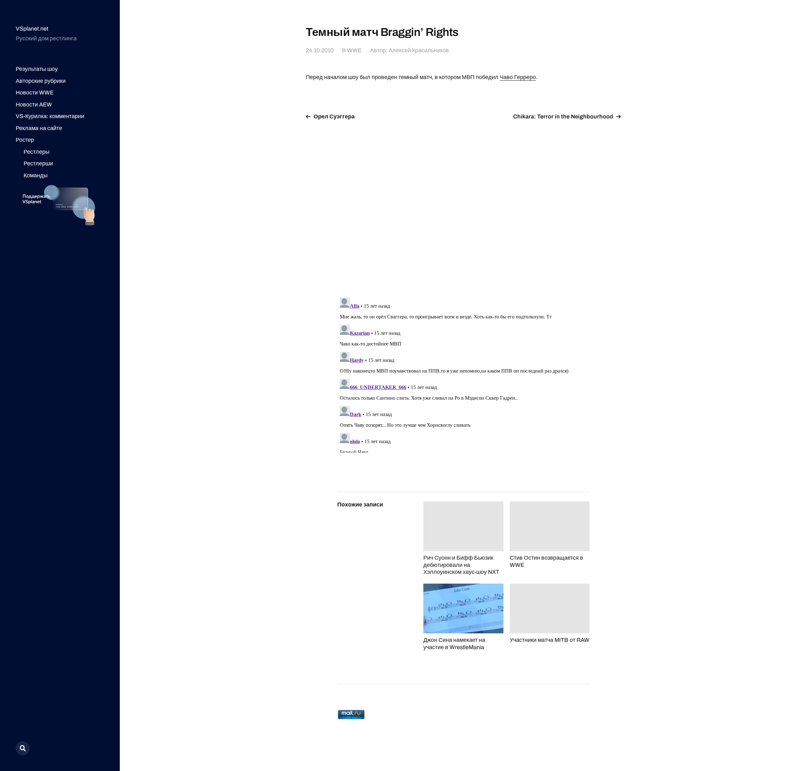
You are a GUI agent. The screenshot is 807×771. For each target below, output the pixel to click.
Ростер (25, 140)
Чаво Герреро (518, 77)
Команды (36, 175)
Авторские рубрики (41, 81)
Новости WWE (35, 92)
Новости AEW (34, 104)
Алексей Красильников (419, 50)
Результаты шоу (37, 69)
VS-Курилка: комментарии (50, 116)
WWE (354, 50)
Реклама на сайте (39, 128)
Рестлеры (36, 152)
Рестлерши (38, 163)
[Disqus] (463, 205)
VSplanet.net (32, 29)
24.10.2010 (320, 50)
